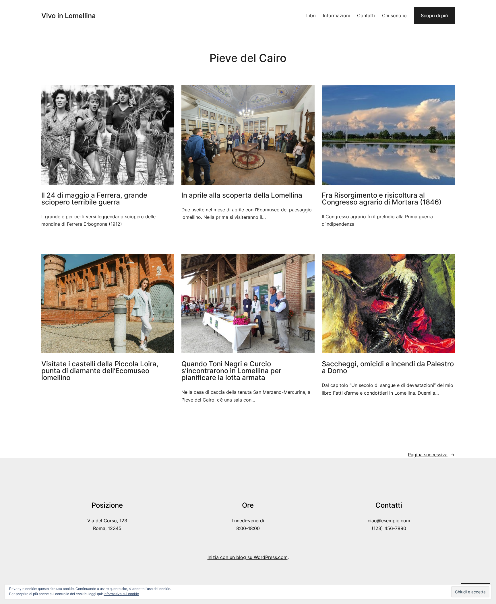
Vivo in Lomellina (68, 15)
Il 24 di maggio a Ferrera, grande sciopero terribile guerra (94, 199)
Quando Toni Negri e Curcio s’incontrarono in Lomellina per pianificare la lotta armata (231, 371)
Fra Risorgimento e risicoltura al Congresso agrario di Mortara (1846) (381, 199)
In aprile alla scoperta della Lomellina (241, 195)
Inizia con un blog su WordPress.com (248, 557)
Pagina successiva (431, 454)
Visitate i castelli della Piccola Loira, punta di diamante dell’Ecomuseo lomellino (99, 371)
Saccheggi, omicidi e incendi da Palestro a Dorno (388, 367)
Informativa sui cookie (121, 594)
